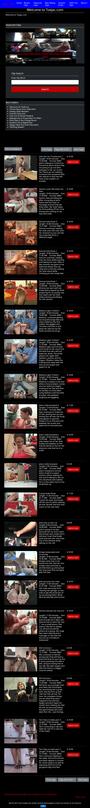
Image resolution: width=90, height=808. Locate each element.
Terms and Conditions (47, 794)
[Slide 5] (43, 60)
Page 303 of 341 (62, 149)
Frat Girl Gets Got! (17, 113)
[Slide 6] (47, 60)
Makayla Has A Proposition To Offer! (25, 118)
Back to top (81, 797)
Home (19, 3)
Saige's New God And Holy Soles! (23, 125)
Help (15, 794)
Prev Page (46, 149)
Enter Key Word (18, 78)
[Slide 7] (51, 60)
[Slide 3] (34, 60)
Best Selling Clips (50, 4)
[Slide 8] (55, 60)
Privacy (7, 794)
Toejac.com (7, 4)
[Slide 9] (60, 60)
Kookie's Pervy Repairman (21, 122)
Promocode (30, 794)
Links (21, 794)
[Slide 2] (30, 60)
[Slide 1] (26, 60)
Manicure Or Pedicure (19, 107)
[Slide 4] (38, 60)
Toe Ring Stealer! (16, 127)
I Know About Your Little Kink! (22, 109)
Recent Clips (27, 4)
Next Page (78, 149)
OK (43, 806)
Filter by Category (12, 149)
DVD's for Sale (73, 4)
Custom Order (61, 4)
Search (45, 89)
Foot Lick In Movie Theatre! (21, 116)
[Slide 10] (64, 60)
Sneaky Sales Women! (19, 111)
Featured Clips (38, 4)
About (83, 3)
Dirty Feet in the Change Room (23, 120)
